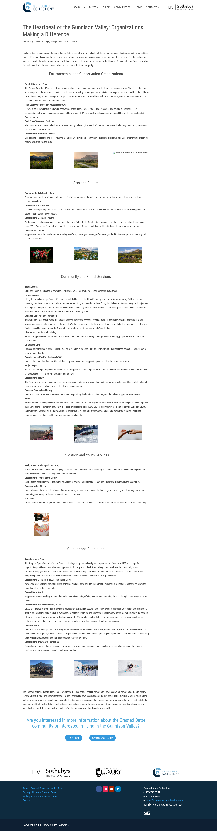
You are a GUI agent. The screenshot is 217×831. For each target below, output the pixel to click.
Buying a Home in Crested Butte (39, 792)
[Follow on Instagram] (105, 789)
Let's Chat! (74, 737)
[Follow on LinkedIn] (118, 789)
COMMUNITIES (122, 7)
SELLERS (106, 7)
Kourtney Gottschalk (34, 41)
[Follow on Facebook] (99, 789)
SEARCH (77, 7)
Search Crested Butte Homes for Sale (42, 788)
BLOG (139, 7)
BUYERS (93, 7)
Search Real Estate (102, 737)
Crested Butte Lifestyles (66, 41)
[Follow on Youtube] (111, 789)
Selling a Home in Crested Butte (40, 796)
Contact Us (29, 800)
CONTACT (151, 7)
